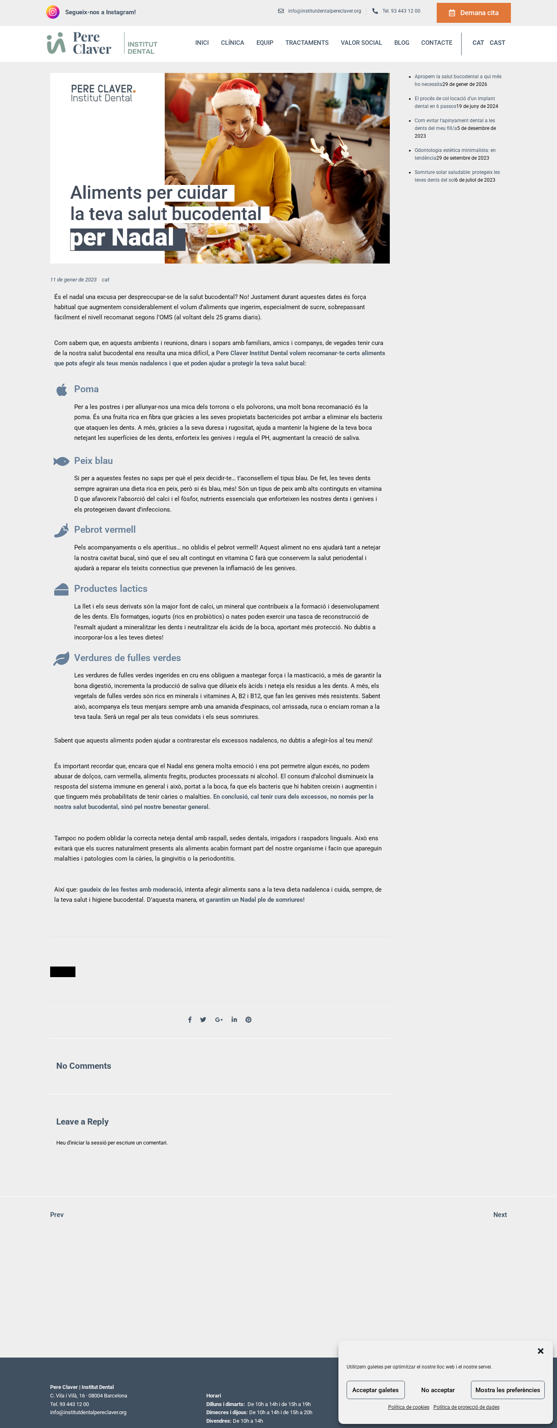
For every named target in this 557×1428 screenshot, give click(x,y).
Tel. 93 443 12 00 (401, 11)
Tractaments (307, 42)
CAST (497, 42)
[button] (541, 1351)
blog (401, 42)
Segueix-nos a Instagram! (100, 12)
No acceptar (438, 1390)
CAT (478, 42)
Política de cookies (408, 1407)
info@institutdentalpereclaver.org (88, 1413)
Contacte (436, 42)
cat (105, 280)
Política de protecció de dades (466, 1407)
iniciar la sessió (88, 1143)
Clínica (232, 42)
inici (202, 42)
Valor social (361, 42)
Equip (265, 42)
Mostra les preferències (507, 1390)
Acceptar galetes (375, 1390)
